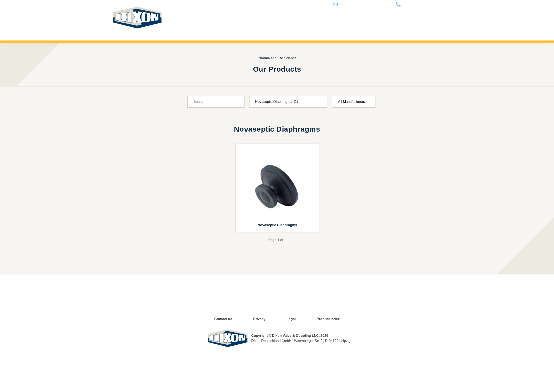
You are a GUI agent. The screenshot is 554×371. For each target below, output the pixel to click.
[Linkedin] (293, 288)
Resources (372, 29)
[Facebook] (257, 288)
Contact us (404, 29)
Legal (291, 319)
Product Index (328, 319)
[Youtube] (275, 288)
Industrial (306, 29)
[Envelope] (329, 288)
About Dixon (339, 29)
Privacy (259, 319)
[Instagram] (311, 288)
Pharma (279, 29)
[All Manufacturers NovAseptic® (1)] (353, 102)
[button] (436, 29)
